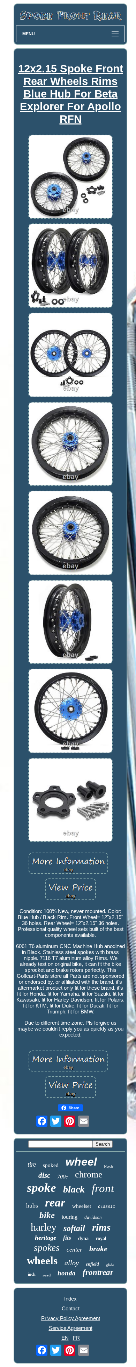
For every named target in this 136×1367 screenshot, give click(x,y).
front (103, 1188)
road (47, 1275)
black (74, 1189)
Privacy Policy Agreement (70, 1318)
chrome (89, 1174)
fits (67, 1237)
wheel (81, 1161)
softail (74, 1228)
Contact (71, 1308)
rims (101, 1227)
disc (44, 1175)
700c (62, 1176)
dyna (83, 1238)
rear (55, 1202)
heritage (45, 1237)
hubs (32, 1205)
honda (67, 1273)
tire (32, 1164)
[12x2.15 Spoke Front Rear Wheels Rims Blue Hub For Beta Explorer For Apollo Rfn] (70, 177)
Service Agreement (70, 1328)
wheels (42, 1260)
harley (43, 1227)
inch (32, 1274)
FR (76, 1338)
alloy (72, 1263)
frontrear (98, 1272)
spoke (41, 1188)
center (74, 1249)
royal (101, 1238)
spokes (47, 1248)
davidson (93, 1217)
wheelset (81, 1206)
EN (65, 1338)
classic (106, 1206)
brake (98, 1248)
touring (69, 1217)
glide (110, 1265)
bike (47, 1215)
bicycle (108, 1166)
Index (70, 1299)
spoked (51, 1165)
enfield (92, 1264)
